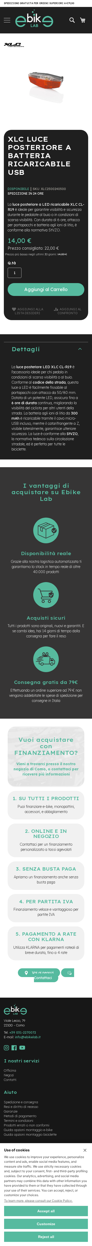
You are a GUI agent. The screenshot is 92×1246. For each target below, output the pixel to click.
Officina (10, 1070)
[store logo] (34, 20)
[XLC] (14, 51)
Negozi (9, 1075)
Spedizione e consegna (21, 1102)
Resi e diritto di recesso (21, 1107)
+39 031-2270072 (22, 1032)
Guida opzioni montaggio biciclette (30, 1134)
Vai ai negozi (42, 972)
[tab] (46, 349)
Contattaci (43, 978)
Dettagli (26, 349)
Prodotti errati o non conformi (26, 1125)
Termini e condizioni (18, 1120)
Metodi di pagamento (20, 1116)
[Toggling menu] (7, 20)
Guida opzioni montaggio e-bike (28, 1130)
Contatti (10, 1080)
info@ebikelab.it (28, 1037)
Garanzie (10, 1111)
